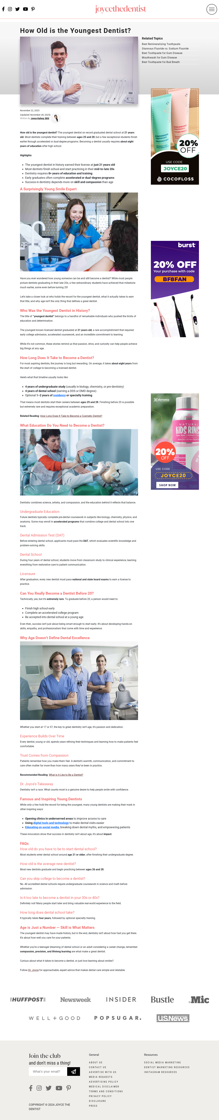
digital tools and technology (51, 823)
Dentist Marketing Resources (167, 1067)
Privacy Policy (100, 1096)
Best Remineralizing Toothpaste (161, 44)
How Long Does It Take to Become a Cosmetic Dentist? (71, 415)
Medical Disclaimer (104, 1086)
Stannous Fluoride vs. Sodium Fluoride (165, 48)
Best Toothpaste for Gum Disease (162, 53)
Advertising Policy (103, 1081)
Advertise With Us (103, 1072)
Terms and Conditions (106, 1091)
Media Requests (101, 1077)
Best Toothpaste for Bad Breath (161, 62)
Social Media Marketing (162, 1062)
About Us (96, 1062)
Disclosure (97, 1101)
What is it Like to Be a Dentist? (66, 774)
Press (93, 1105)
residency (59, 395)
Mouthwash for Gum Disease (159, 57)
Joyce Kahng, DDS (40, 118)
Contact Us (97, 1067)
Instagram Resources (160, 1072)
